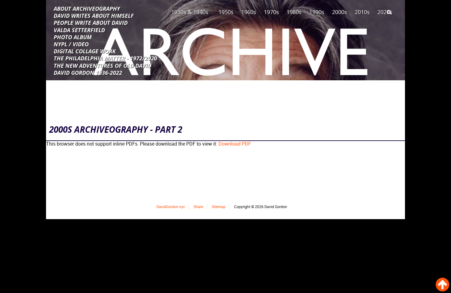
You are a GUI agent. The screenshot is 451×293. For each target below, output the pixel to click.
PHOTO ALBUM (73, 36)
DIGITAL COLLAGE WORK (85, 51)
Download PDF (234, 143)
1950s (225, 12)
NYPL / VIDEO (71, 43)
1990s (316, 12)
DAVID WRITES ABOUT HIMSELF (94, 15)
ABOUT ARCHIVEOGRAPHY (87, 8)
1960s (248, 12)
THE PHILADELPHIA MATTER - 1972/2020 (105, 58)
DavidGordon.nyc (170, 206)
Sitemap (219, 206)
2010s (362, 12)
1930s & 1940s (189, 12)
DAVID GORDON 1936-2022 (88, 72)
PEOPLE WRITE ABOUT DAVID (91, 22)
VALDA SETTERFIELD (79, 29)
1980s (294, 12)
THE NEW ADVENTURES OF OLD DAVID (102, 65)
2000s (339, 12)
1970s (271, 12)
